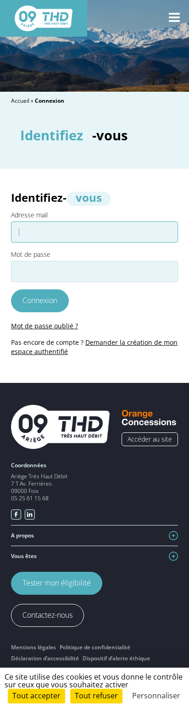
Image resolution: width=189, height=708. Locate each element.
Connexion (39, 300)
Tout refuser (96, 696)
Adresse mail (29, 215)
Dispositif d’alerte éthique (116, 658)
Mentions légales (33, 647)
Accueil (20, 101)
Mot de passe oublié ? (44, 326)
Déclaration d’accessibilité (45, 658)
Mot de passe (30, 254)
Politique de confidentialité (95, 647)
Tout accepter (36, 696)
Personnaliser (156, 696)
